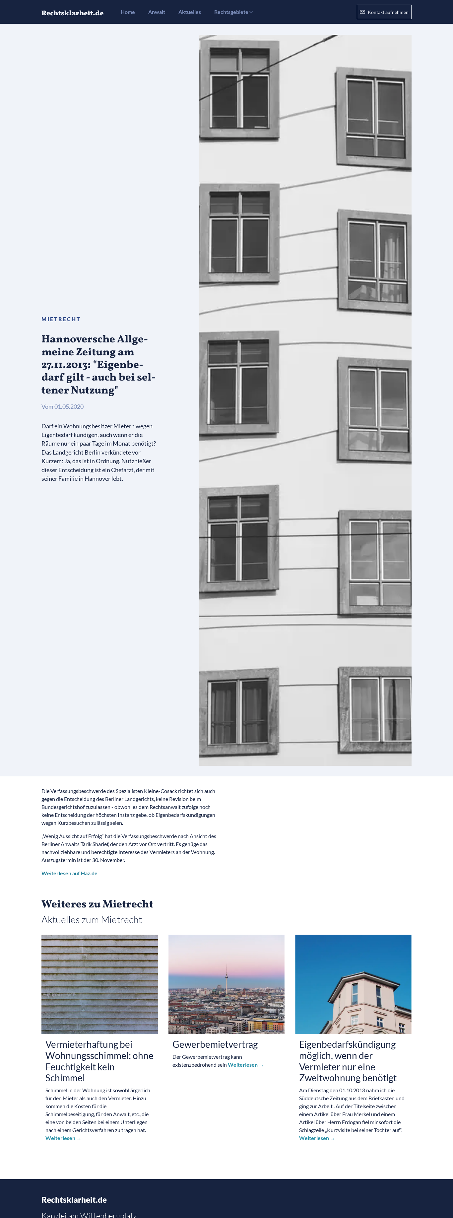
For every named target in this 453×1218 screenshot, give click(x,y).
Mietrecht (61, 319)
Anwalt (156, 12)
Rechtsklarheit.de (74, 1199)
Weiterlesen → (63, 1138)
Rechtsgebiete (231, 12)
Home (128, 12)
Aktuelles (189, 12)
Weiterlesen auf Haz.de (69, 873)
